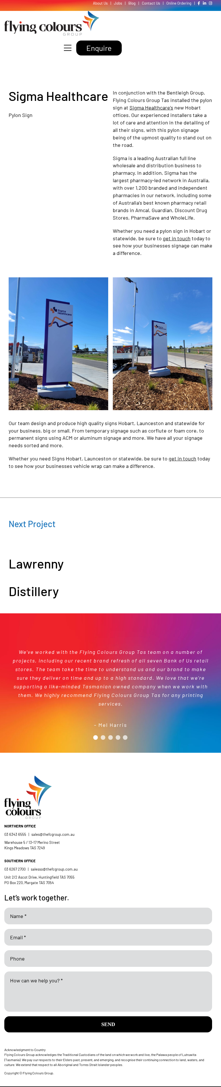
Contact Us (151, 3)
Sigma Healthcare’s (151, 107)
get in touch (176, 238)
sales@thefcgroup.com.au (53, 834)
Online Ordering (178, 3)
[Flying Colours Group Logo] (51, 13)
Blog (132, 3)
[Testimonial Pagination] (95, 737)
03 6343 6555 (15, 834)
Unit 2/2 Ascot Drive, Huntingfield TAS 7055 (39, 877)
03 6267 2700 (15, 869)
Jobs (118, 3)
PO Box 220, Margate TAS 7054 (29, 882)
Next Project (32, 523)
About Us (100, 3)
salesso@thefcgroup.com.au (54, 869)
